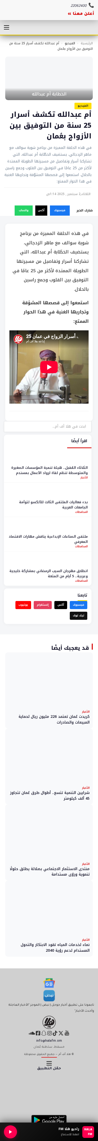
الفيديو (70, 43)
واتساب (23, 210)
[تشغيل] (10, 1131)
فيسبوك (59, 210)
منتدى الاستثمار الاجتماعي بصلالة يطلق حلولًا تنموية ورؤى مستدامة (50, 871)
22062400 (79, 6)
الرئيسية (87, 43)
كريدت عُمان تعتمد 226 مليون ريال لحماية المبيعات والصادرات (54, 719)
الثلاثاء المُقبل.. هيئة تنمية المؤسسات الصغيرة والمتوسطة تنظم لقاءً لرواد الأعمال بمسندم (49, 470)
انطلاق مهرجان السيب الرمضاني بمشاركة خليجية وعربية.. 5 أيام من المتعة (48, 573)
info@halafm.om (49, 1041)
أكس (41, 210)
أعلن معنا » (81, 14)
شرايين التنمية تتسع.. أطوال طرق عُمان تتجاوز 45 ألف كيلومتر (50, 795)
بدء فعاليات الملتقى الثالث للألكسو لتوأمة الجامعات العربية (53, 505)
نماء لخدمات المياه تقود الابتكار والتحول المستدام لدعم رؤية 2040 (55, 947)
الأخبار (84, 477)
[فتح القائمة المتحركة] (6, 27)
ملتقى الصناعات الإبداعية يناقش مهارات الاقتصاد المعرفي (48, 539)
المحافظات (81, 511)
